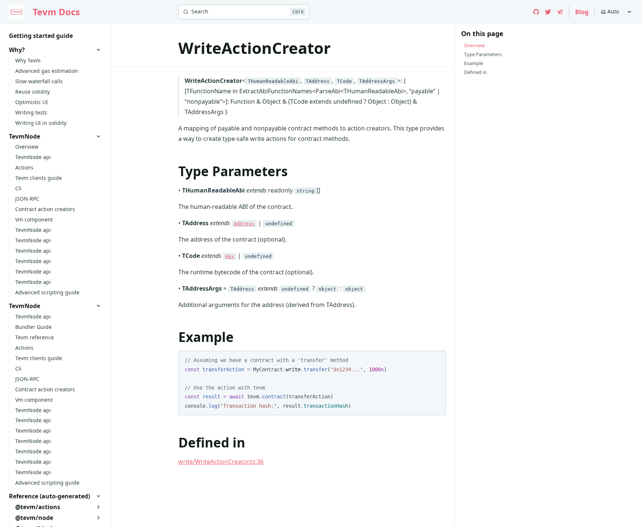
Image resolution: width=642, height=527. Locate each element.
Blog (581, 12)
